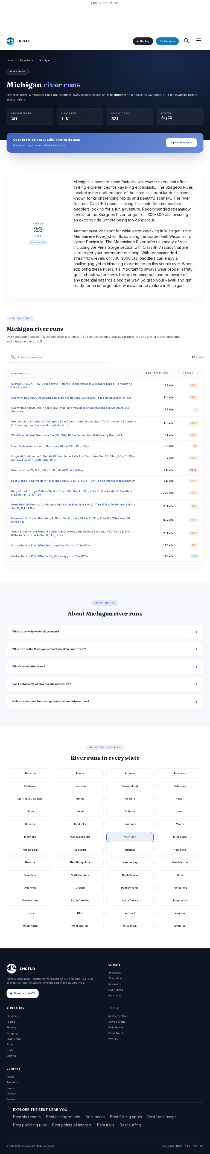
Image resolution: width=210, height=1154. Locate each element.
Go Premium (167, 41)
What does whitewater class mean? (35, 631)
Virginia (180, 913)
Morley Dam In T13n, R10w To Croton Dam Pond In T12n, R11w (51, 545)
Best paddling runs (30, 1125)
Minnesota (180, 836)
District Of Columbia (30, 798)
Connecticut (130, 786)
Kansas (30, 823)
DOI (201, 1145)
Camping (12, 1033)
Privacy (11, 1093)
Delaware (180, 786)
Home (10, 60)
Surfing (11, 1055)
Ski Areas (12, 1015)
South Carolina (80, 900)
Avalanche (114, 995)
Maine (180, 823)
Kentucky (80, 823)
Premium (12, 1082)
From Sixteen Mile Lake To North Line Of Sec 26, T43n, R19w (50, 446)
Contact (11, 1099)
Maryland (30, 836)
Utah (80, 913)
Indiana (130, 811)
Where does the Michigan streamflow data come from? (49, 648)
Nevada (30, 862)
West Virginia (80, 925)
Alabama (30, 773)
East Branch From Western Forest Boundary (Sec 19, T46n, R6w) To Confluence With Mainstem (73, 480)
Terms (10, 1088)
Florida (80, 798)
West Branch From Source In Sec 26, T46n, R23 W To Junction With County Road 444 (66, 435)
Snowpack (114, 972)
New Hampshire (80, 862)
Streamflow (115, 978)
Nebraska (180, 849)
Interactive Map (117, 1015)
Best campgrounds (63, 1116)
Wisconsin (130, 925)
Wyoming (180, 925)
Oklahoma (30, 887)
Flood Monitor (117, 1033)
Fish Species (116, 1027)
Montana (130, 849)
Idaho (30, 811)
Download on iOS (24, 993)
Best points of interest (72, 1125)
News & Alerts (116, 1021)
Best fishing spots (126, 1116)
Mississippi (30, 849)
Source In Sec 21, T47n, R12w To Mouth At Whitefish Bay (47, 470)
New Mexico (180, 862)
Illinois (80, 811)
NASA (195, 1145)
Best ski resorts (27, 1116)
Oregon (80, 887)
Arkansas (180, 773)
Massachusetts (80, 836)
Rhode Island (30, 900)
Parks (10, 1044)
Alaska (80, 773)
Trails (10, 1050)
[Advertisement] (105, 18)
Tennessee (180, 900)
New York (30, 875)
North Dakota (130, 875)
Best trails (105, 1125)
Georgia (130, 798)
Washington (30, 925)
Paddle (11, 1021)
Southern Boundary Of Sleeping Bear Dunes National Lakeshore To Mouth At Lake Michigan (71, 397)
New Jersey (130, 862)
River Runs (26, 60)
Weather (113, 1038)
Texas (30, 913)
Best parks (95, 1116)
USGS (171, 1145)
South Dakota (130, 900)
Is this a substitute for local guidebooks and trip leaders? (50, 701)
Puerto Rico (180, 887)
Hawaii (180, 798)
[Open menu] (198, 41)
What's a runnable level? (28, 666)
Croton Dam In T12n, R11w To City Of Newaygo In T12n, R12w (49, 556)
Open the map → (181, 142)
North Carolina (80, 875)
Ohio (180, 875)
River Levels (115, 989)
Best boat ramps (162, 1116)
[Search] (186, 41)
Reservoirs (114, 984)
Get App (144, 41)
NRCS (187, 1145)
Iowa (180, 811)
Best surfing (130, 1125)
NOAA (179, 1145)
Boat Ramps (14, 1038)
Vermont (130, 913)
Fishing (11, 1027)
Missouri (80, 849)
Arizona (130, 773)
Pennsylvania (130, 887)
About (10, 1076)
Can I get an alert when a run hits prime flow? (41, 683)
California (30, 786)
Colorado (80, 786)
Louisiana (130, 823)
